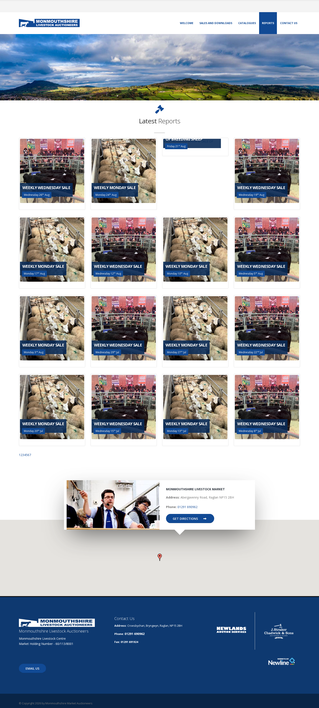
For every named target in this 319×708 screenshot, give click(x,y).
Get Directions (186, 519)
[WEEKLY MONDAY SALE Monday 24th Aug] (124, 170)
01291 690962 (187, 507)
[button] (160, 557)
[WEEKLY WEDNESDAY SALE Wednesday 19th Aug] (267, 170)
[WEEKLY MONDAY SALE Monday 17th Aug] (52, 249)
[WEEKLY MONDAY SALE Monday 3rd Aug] (52, 328)
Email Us (32, 668)
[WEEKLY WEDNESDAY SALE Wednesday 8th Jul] (267, 407)
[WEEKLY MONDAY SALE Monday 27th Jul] (195, 328)
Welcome (186, 23)
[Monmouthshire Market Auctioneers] (49, 22)
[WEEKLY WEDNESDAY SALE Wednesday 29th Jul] (124, 328)
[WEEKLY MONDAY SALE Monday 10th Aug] (195, 249)
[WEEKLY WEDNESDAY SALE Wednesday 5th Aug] (267, 249)
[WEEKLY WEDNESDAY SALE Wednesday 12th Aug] (124, 249)
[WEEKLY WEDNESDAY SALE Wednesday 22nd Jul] (267, 328)
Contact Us (288, 23)
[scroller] (311, 703)
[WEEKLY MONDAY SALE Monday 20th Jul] (52, 407)
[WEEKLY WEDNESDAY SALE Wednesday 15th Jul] (124, 407)
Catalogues (247, 23)
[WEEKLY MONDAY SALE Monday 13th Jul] (195, 407)
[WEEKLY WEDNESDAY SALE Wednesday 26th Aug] (52, 170)
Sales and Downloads (215, 23)
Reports (268, 23)
